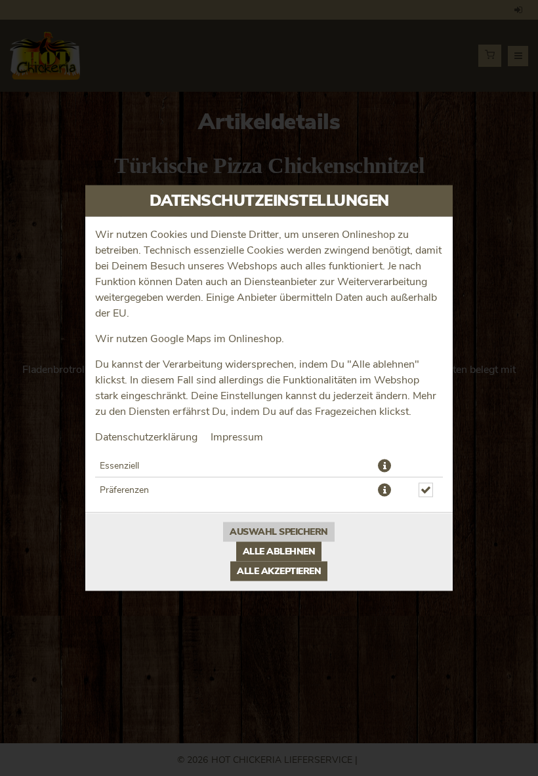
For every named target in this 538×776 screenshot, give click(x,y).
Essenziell (119, 466)
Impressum (237, 437)
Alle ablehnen (279, 551)
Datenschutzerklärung (146, 437)
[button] (384, 466)
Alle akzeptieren (279, 571)
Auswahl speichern (279, 532)
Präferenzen (124, 490)
